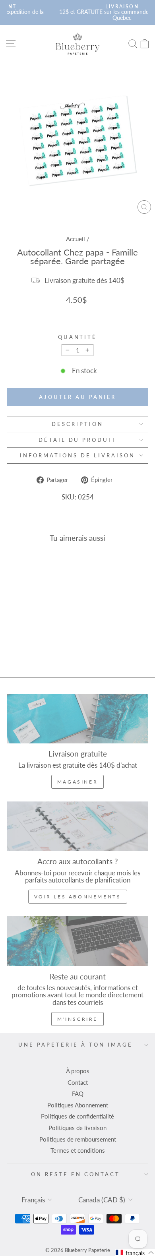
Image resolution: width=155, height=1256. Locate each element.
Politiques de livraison (77, 1127)
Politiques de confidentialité (77, 1116)
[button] (135, 1252)
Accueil (75, 238)
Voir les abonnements (77, 897)
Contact (78, 1082)
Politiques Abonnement (77, 1105)
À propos (77, 1070)
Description (77, 424)
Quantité (77, 337)
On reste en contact (75, 1174)
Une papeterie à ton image (75, 1044)
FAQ (77, 1093)
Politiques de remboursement (77, 1139)
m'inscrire (77, 1019)
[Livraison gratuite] (77, 718)
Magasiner (77, 782)
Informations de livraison (77, 455)
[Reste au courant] (77, 941)
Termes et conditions (77, 1150)
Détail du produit (78, 440)
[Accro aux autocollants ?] (77, 826)
